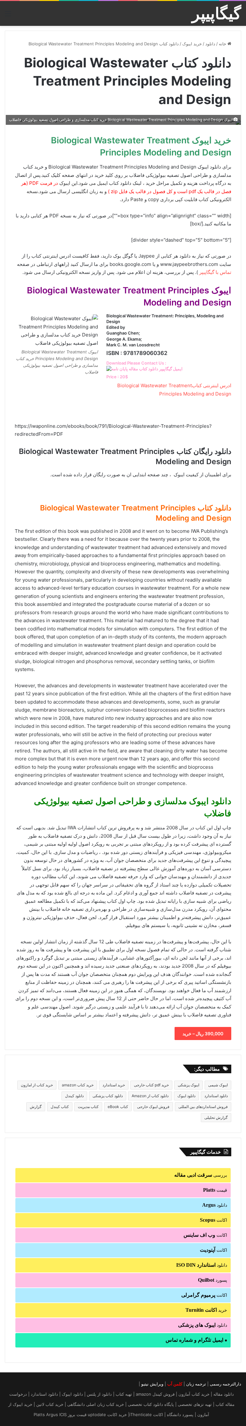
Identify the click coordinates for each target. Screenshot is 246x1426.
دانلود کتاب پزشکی (108, 1095)
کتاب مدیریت (88, 1106)
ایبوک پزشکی (188, 1085)
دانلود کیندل (74, 1095)
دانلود (210, 43)
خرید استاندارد (113, 1085)
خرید (206, 1310)
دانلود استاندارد (216, 1095)
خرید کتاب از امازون (37, 1085)
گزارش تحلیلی (216, 1117)
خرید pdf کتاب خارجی (151, 1085)
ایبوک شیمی (218, 1085)
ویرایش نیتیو (152, 1383)
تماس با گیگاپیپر (215, 272)
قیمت (215, 1190)
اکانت (213, 1220)
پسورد (212, 1280)
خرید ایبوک (192, 43)
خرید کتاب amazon (78, 1085)
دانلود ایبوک (186, 1095)
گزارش (36, 1106)
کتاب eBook (118, 1106)
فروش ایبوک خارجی (153, 1106)
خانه (223, 43)
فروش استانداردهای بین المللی (203, 1106)
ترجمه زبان (196, 1383)
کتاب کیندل (60, 1106)
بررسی (200, 1175)
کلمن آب (174, 1383)
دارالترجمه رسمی (225, 1383)
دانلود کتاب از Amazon (150, 1095)
